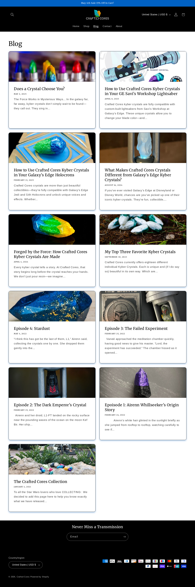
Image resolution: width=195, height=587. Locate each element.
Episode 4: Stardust (32, 328)
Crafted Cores (23, 577)
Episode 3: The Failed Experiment (136, 328)
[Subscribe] (124, 537)
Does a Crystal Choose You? (39, 88)
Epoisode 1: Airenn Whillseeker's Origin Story (142, 407)
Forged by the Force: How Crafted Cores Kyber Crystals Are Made (50, 254)
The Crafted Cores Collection (40, 481)
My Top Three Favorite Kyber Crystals (140, 251)
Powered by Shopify (39, 577)
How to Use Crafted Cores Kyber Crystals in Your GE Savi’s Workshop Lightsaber (142, 91)
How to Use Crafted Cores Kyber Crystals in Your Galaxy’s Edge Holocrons (51, 172)
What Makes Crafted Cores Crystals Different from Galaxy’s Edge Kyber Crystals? (138, 175)
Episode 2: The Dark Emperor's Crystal (50, 405)
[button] (12, 14)
